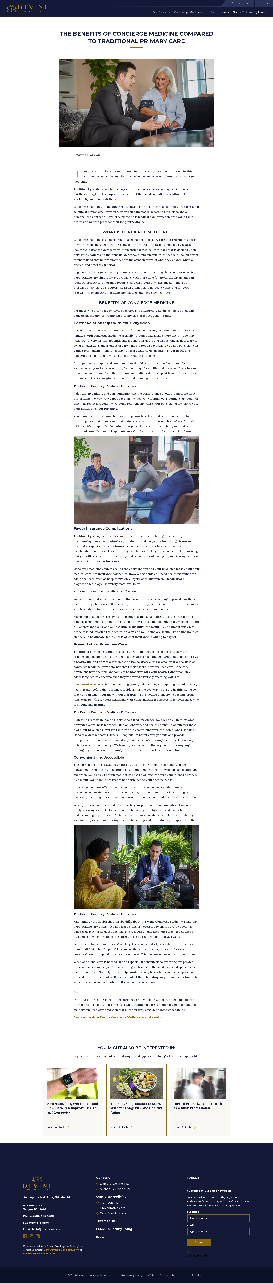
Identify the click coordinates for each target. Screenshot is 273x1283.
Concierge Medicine (188, 12)
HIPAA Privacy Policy (130, 1275)
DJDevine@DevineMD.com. (39, 1253)
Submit (199, 1242)
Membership (109, 1202)
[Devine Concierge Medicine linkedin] (38, 1236)
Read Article (56, 1127)
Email (190, 1225)
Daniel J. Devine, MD (114, 1183)
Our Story (159, 12)
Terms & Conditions (193, 1275)
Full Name (193, 1211)
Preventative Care (113, 1208)
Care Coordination (113, 1213)
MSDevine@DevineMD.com (62, 1249)
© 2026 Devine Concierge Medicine (90, 1275)
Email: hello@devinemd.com (42, 1229)
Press (100, 1237)
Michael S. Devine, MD (116, 1189)
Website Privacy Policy (162, 1275)
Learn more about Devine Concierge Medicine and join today (118, 1017)
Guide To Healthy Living (250, 12)
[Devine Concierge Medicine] (27, 8)
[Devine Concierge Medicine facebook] (25, 1236)
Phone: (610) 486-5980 (38, 1216)
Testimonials (220, 12)
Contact (193, 1178)
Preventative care (87, 684)
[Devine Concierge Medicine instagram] (31, 1236)
